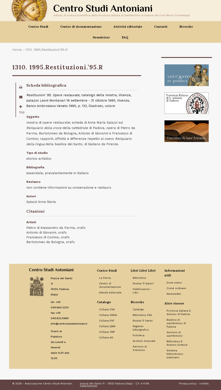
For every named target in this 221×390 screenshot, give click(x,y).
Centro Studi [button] (38, 27)
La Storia (105, 277)
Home (17, 50)
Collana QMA (107, 326)
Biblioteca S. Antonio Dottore (177, 343)
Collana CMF (107, 331)
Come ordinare (176, 288)
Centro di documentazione (110, 285)
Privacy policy (187, 383)
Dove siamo (174, 282)
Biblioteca (139, 277)
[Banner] (186, 75)
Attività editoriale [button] (128, 27)
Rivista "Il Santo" (143, 283)
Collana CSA (107, 309)
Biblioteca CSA (142, 315)
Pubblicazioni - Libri (142, 291)
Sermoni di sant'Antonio (175, 334)
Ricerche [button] (186, 27)
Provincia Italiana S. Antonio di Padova (179, 312)
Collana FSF (106, 320)
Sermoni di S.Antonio (140, 348)
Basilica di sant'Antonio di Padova (176, 323)
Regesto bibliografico (141, 328)
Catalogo (138, 309)
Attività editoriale (110, 292)
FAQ (125, 37)
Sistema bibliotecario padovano (175, 354)
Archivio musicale (144, 340)
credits (204, 383)
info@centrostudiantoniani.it (69, 323)
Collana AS (106, 337)
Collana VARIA (108, 315)
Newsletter (101, 37)
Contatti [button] (160, 27)
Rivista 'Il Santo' (143, 320)
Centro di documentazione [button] (81, 27)
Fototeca (138, 335)
